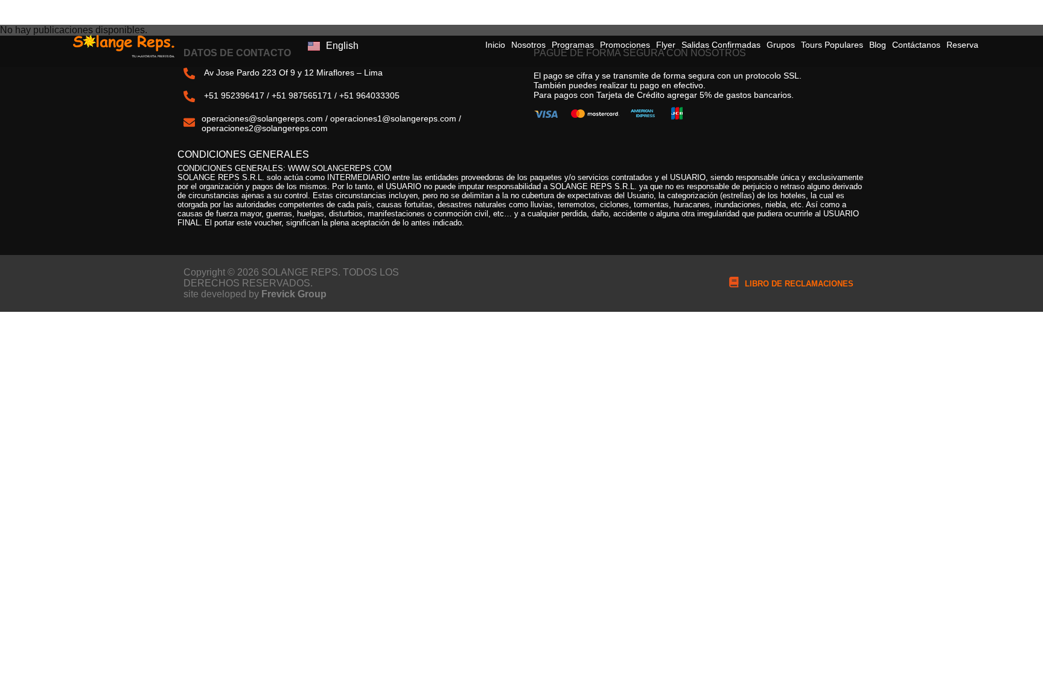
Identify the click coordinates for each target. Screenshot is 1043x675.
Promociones (625, 45)
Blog (877, 45)
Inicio (495, 45)
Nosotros (528, 45)
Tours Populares (832, 45)
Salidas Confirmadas (721, 45)
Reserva (962, 45)
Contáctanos (916, 45)
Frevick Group (294, 294)
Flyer (665, 45)
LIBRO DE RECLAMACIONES (799, 283)
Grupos (781, 45)
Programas (573, 45)
